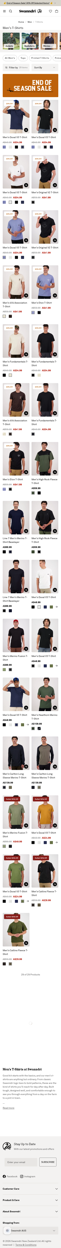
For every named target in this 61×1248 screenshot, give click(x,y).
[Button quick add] (26, 130)
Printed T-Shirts (40, 58)
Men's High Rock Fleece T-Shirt (44, 481)
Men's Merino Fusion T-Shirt (15, 658)
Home (21, 22)
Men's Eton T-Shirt (42, 302)
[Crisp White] (10, 147)
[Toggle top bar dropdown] (55, 3)
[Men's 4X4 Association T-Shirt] (16, 282)
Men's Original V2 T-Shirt (45, 192)
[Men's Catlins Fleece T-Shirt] (45, 871)
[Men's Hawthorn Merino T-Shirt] (45, 694)
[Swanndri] (30, 11)
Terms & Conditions (25, 1244)
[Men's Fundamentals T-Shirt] (16, 341)
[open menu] (4, 11)
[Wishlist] (50, 11)
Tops (23, 58)
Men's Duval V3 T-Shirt (15, 137)
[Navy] (22, 147)
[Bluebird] (4, 147)
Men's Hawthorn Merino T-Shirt (44, 716)
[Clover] (51, 607)
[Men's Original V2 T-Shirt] (45, 172)
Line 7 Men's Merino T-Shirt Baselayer (15, 540)
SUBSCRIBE (48, 1162)
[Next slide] (56, 607)
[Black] (16, 147)
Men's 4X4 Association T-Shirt (15, 304)
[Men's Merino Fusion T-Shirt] (16, 635)
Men (30, 22)
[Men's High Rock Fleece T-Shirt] (45, 459)
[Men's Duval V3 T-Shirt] (16, 116)
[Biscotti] (10, 375)
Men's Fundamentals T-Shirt (15, 363)
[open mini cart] (56, 11)
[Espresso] (10, 316)
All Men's (10, 58)
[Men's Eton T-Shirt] (45, 282)
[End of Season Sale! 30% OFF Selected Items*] (30, 85)
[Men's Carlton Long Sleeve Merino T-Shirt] (16, 753)
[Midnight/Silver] (10, 552)
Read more (8, 1107)
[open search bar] (10, 11)
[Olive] (33, 493)
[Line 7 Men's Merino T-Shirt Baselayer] (16, 517)
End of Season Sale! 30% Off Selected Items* (28, 3)
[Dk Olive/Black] (10, 787)
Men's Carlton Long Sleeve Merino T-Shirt (14, 775)
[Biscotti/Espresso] (4, 316)
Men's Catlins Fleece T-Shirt (44, 893)
